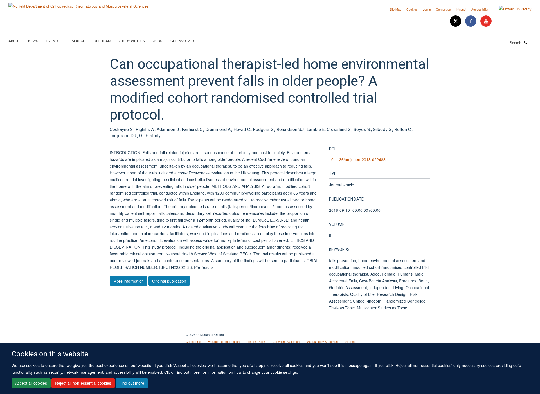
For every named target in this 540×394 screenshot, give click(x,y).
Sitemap (350, 341)
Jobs (157, 41)
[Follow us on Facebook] (471, 21)
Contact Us (193, 341)
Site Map (395, 9)
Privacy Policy (256, 341)
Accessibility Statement (323, 341)
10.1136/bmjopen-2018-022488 (357, 159)
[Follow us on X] (456, 21)
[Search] (526, 42)
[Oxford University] (511, 9)
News (33, 41)
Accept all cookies (31, 383)
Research (77, 41)
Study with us (132, 41)
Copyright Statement (286, 341)
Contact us (443, 9)
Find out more (131, 383)
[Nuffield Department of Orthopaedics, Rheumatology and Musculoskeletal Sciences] (78, 4)
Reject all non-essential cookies (83, 383)
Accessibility (479, 9)
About (14, 41)
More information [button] (128, 281)
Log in (427, 9)
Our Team (102, 41)
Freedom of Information (224, 341)
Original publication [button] (169, 281)
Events (52, 41)
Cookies (412, 9)
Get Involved (182, 41)
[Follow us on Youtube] (486, 21)
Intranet (461, 9)
